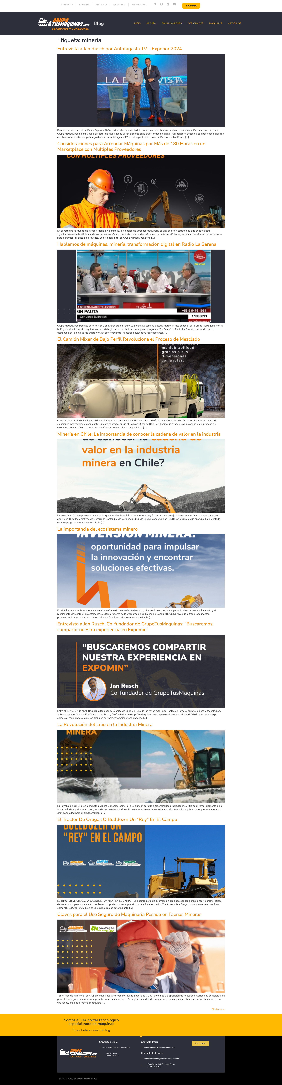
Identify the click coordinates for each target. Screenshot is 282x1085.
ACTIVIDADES (195, 23)
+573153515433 (154, 1067)
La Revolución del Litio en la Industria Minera (104, 724)
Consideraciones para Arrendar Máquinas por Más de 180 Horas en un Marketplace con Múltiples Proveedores (131, 146)
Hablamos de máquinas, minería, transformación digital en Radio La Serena (136, 244)
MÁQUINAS (215, 23)
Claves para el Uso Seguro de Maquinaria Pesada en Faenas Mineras (129, 914)
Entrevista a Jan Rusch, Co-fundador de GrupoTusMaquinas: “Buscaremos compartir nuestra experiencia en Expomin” (134, 627)
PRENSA (151, 23)
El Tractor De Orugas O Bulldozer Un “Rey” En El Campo (117, 819)
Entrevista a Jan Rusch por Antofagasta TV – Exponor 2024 (119, 49)
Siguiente (218, 1009)
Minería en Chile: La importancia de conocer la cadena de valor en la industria (139, 434)
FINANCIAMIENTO (172, 23)
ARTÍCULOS (234, 23)
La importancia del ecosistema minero (97, 529)
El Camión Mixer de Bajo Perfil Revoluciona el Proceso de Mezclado (128, 339)
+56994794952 (112, 1056)
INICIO (137, 23)
